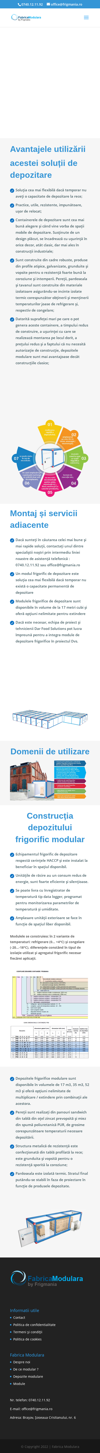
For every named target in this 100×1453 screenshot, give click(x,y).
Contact (19, 1317)
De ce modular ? (25, 1369)
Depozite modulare (28, 1376)
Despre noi (21, 1362)
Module (19, 1383)
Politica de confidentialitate (34, 1324)
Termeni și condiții (27, 1332)
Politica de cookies (27, 1339)
